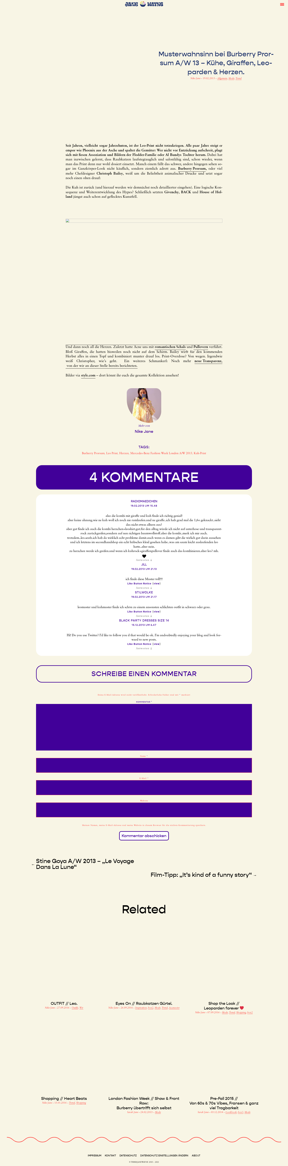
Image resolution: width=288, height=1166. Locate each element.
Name (144, 756)
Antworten (142, 560)
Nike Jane (195, 78)
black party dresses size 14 (144, 620)
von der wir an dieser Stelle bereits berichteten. (102, 366)
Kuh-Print (200, 453)
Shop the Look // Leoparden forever (222, 1005)
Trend (238, 78)
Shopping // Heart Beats (64, 1098)
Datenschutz (128, 1155)
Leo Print (112, 453)
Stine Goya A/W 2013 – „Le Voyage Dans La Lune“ (85, 864)
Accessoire (174, 1008)
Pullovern (201, 347)
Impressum (94, 1155)
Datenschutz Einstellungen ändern (164, 1155)
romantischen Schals (170, 347)
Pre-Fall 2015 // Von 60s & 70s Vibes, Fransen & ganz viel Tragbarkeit (223, 1103)
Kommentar (144, 702)
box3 (240, 1112)
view (156, 583)
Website (144, 801)
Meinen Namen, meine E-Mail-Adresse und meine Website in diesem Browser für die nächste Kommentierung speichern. (144, 825)
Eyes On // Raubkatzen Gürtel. (144, 1003)
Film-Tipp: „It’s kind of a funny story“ (201, 874)
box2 (150, 1008)
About (196, 1155)
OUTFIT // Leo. (64, 1003)
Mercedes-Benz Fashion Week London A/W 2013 (161, 453)
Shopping (241, 1012)
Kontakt (110, 1155)
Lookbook (231, 1112)
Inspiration (141, 1008)
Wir (81, 1008)
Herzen (124, 453)
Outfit (75, 1008)
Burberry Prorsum (192, 169)
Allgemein (222, 78)
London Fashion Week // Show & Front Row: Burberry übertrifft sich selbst (144, 1103)
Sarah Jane (133, 1112)
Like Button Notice (139, 583)
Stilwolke (144, 592)
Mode (231, 78)
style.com (88, 375)
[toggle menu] (282, 4)
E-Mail (144, 778)
